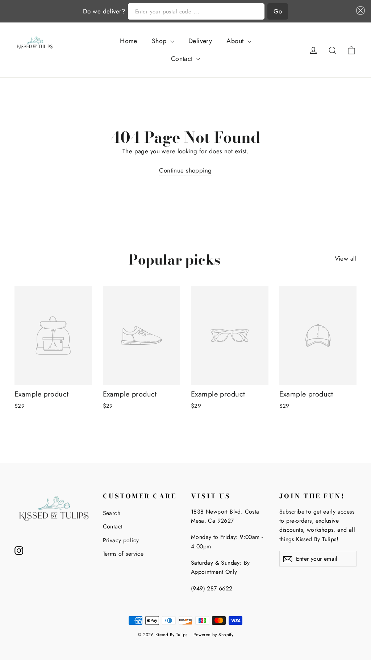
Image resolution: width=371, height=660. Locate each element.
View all (346, 258)
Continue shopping (185, 170)
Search (112, 513)
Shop (160, 41)
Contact (183, 58)
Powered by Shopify (213, 634)
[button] (359, 10)
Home (128, 41)
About (236, 41)
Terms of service (123, 553)
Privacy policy (121, 540)
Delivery (200, 41)
